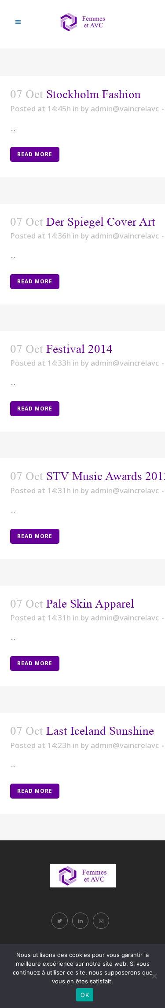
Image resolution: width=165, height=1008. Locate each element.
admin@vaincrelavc (125, 108)
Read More (34, 154)
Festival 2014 (79, 349)
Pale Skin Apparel (90, 603)
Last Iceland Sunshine (100, 730)
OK (85, 994)
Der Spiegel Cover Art (100, 221)
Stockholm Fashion (93, 94)
